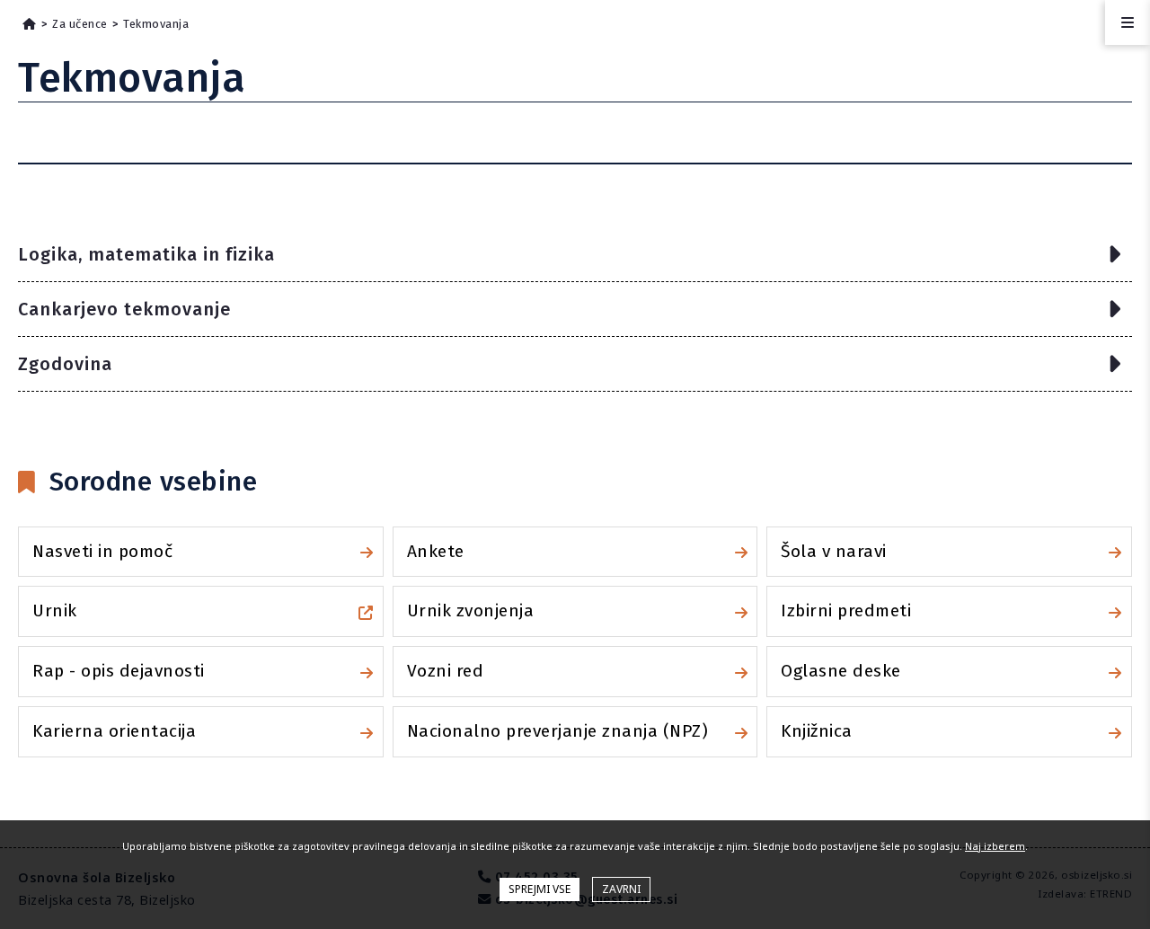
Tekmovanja (156, 24)
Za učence (80, 24)
